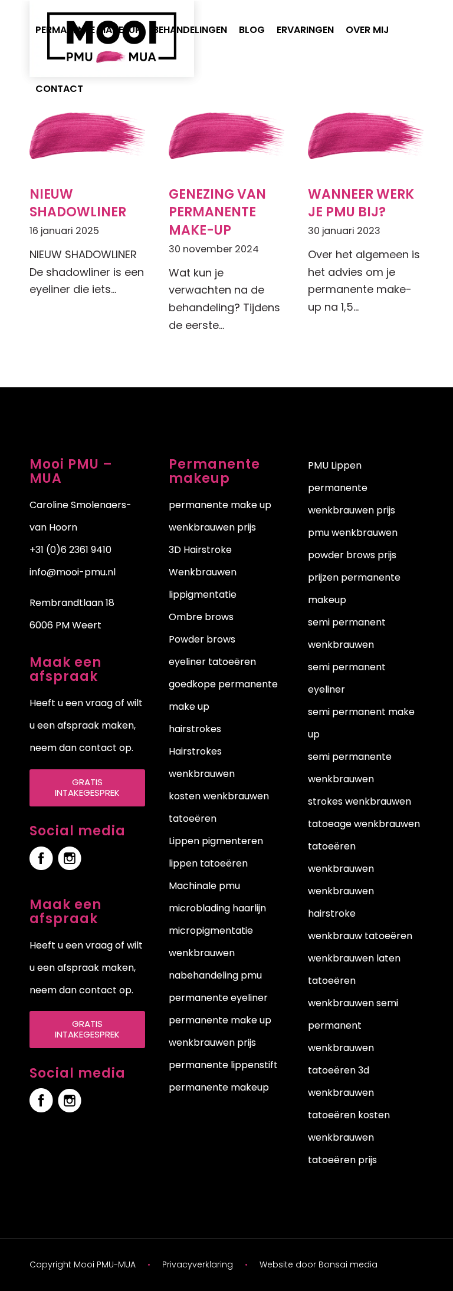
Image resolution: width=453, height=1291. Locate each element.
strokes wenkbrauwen (359, 801)
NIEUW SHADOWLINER (77, 203)
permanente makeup (219, 1087)
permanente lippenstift (223, 1065)
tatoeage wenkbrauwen (364, 824)
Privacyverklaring (197, 1264)
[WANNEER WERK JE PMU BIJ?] (366, 135)
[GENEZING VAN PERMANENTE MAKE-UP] (226, 135)
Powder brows (202, 639)
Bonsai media (348, 1264)
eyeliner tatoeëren (212, 661)
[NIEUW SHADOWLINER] (87, 135)
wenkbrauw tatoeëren (360, 936)
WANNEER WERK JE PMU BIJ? (361, 203)
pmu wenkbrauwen (353, 532)
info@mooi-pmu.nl (72, 572)
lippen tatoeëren (208, 863)
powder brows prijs (352, 555)
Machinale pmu (204, 885)
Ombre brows (201, 617)
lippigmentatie (203, 594)
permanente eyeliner (218, 998)
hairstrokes (195, 729)
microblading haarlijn (217, 908)
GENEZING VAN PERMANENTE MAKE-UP (217, 212)
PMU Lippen (335, 465)
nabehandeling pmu (215, 975)
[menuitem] (88, 30)
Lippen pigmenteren (216, 841)
